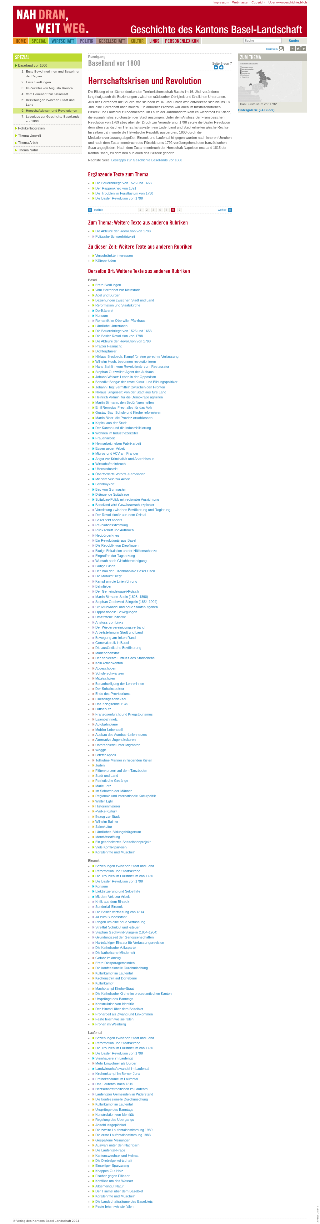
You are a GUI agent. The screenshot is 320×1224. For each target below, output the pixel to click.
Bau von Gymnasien (110, 489)
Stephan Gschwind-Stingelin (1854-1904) (126, 602)
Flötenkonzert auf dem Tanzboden (121, 770)
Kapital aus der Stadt (111, 423)
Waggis (101, 750)
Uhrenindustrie (106, 469)
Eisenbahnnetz (106, 719)
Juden (100, 765)
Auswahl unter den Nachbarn (117, 1145)
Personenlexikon (182, 41)
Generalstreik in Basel (112, 643)
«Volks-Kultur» (106, 811)
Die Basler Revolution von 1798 (119, 198)
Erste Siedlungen (108, 285)
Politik (86, 41)
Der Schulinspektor (109, 688)
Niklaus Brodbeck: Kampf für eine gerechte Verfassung (136, 356)
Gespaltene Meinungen (112, 1140)
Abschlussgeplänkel (110, 1125)
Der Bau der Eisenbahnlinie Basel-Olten (125, 571)
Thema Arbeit (28, 142)
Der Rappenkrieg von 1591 (115, 188)
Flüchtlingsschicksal (110, 699)
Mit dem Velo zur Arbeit (112, 479)
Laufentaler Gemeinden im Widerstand (124, 1094)
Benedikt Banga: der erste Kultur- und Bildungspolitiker (136, 382)
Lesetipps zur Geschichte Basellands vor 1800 (146, 160)
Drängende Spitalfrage (112, 494)
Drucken (272, 49)
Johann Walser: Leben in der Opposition (125, 377)
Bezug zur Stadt (107, 816)
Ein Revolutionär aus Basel (115, 540)
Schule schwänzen (109, 673)
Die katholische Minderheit (115, 952)
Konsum (101, 315)
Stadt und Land (106, 775)
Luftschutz (103, 709)
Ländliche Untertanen (111, 326)
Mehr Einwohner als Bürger (116, 1063)
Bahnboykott (104, 484)
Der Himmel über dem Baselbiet (119, 1009)
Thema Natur (28, 150)
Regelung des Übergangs (114, 1119)
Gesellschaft (112, 41)
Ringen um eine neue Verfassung (120, 922)
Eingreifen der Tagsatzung (115, 556)
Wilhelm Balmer (106, 821)
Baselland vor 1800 (32, 65)
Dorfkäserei (104, 310)
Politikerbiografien (31, 128)
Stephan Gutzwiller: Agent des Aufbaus (124, 372)
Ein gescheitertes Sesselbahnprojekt (123, 842)
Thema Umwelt (29, 135)
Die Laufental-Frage (110, 1150)
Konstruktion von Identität (114, 1004)
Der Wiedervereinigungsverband (119, 627)
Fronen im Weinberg (110, 1024)
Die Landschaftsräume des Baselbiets (124, 1201)
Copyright (258, 2)
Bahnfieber (103, 586)
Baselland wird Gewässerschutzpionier (124, 505)
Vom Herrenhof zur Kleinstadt (117, 290)
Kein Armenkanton (109, 663)
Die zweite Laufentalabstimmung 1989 (123, 1130)
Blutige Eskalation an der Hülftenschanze (126, 551)
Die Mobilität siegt (108, 576)
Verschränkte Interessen (114, 255)
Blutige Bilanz (105, 566)
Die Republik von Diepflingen (116, 545)
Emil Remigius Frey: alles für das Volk (123, 407)
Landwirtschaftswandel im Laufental (122, 1068)
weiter (222, 209)
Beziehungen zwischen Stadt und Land (124, 300)
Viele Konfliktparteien (111, 847)
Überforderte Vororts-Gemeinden (120, 474)
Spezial (39, 41)
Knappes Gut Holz (109, 1171)
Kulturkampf (104, 983)
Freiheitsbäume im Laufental (116, 1079)
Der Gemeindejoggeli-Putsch (117, 591)
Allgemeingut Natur (109, 1186)
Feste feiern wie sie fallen (114, 1019)
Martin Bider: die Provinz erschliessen (123, 418)
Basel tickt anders (108, 520)
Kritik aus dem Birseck (112, 901)
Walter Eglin (104, 801)
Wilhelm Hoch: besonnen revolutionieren (125, 361)
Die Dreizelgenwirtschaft (113, 1160)
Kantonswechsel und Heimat (116, 1155)
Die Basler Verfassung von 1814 (119, 912)
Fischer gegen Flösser (112, 1176)
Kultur (137, 41)
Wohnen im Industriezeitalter (116, 433)
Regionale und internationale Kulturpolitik (125, 796)
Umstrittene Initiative (110, 617)
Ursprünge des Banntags (114, 999)
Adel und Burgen (107, 295)
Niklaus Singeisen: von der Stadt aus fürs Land (130, 392)
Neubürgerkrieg (107, 535)
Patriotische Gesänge (111, 780)
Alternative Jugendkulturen (115, 739)
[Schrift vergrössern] (303, 49)
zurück (98, 209)
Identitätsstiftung (107, 837)
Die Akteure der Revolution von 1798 (123, 231)
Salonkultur (103, 826)
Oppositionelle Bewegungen (116, 612)
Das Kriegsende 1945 (111, 704)
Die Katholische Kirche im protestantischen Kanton (133, 993)
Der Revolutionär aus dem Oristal (120, 515)
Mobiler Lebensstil (108, 729)
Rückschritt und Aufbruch (114, 530)
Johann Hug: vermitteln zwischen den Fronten (130, 387)
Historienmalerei (107, 806)
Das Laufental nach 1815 (114, 1084)
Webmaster (240, 2)
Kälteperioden (105, 260)
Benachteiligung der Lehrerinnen (119, 683)
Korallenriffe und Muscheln (115, 852)
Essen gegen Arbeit (110, 448)
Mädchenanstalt (107, 653)
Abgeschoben (105, 668)
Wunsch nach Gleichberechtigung (121, 561)
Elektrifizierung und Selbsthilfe (117, 891)
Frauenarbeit (105, 438)
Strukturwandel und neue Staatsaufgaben (126, 607)
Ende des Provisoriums (113, 693)
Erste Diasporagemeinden (115, 963)
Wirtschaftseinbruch (110, 464)
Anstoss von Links (109, 622)
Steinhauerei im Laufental (114, 1058)
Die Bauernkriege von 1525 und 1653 (123, 183)
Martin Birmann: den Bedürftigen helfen (124, 402)
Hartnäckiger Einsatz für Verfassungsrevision (129, 942)
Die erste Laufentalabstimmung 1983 (123, 1135)
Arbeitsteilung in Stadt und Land (119, 632)
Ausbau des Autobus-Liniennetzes (121, 734)
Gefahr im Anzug (108, 958)
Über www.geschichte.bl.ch (287, 2)
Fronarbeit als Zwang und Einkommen (124, 1014)
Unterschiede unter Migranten (117, 745)
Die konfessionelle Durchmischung (121, 968)
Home (21, 41)
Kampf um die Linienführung (116, 581)
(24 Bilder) (256, 110)
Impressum (221, 2)
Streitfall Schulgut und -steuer (117, 927)
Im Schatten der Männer (113, 791)
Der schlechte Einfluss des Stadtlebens (125, 658)
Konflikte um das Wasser (114, 1181)
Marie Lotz (103, 786)
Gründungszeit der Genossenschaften (124, 937)
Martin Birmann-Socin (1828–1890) (121, 597)
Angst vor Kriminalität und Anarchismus (124, 459)
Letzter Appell (105, 755)
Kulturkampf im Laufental (113, 973)
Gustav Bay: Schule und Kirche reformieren (128, 412)
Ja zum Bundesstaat (111, 917)
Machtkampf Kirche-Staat (114, 988)
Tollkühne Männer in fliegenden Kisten (123, 760)
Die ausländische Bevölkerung (118, 648)
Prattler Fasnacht (108, 346)
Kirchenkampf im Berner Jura (117, 1073)
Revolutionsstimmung (111, 525)
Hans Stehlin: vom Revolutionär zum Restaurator (132, 366)
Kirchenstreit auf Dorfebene (116, 978)
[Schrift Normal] (298, 49)
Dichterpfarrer (106, 351)
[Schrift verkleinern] (292, 49)
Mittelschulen (105, 678)
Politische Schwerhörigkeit (115, 236)
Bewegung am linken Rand (115, 638)
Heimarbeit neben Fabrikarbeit (118, 443)
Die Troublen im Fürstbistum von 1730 (124, 193)
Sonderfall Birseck (109, 906)
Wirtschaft (63, 41)
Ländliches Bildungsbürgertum (118, 832)
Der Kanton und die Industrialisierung (123, 428)
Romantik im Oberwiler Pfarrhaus (120, 320)
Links (154, 41)
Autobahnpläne (106, 724)
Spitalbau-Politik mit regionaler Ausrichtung (127, 499)
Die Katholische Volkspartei (115, 947)
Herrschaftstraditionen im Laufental (121, 1089)
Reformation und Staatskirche (117, 305)
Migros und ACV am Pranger (116, 453)
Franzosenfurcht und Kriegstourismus (124, 714)
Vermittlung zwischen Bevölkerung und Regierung (132, 510)
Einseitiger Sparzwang (112, 1165)
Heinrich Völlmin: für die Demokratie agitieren (129, 397)
